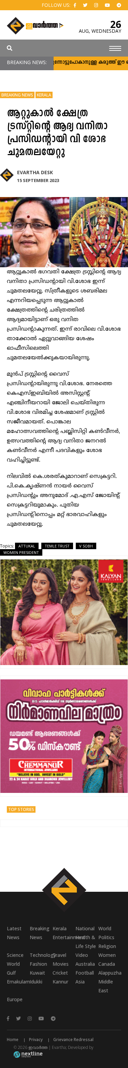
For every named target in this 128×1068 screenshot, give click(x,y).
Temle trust (57, 545)
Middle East (105, 986)
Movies (61, 964)
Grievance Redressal (73, 1039)
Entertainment (64, 937)
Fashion (38, 964)
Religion (107, 946)
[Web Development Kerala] (28, 1054)
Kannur (60, 981)
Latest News (14, 933)
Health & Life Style (85, 941)
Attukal (26, 545)
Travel (59, 955)
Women (107, 955)
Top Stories (21, 809)
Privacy (36, 1039)
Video (81, 955)
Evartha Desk (35, 172)
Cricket (60, 972)
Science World (15, 959)
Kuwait (37, 972)
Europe (15, 999)
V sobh (86, 545)
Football (84, 972)
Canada (106, 964)
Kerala (44, 95)
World (104, 928)
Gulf (11, 972)
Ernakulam (18, 981)
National (85, 928)
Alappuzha (109, 972)
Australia (85, 964)
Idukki (36, 981)
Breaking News (17, 95)
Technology (41, 955)
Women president (21, 552)
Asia (80, 981)
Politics (106, 937)
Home (12, 1039)
